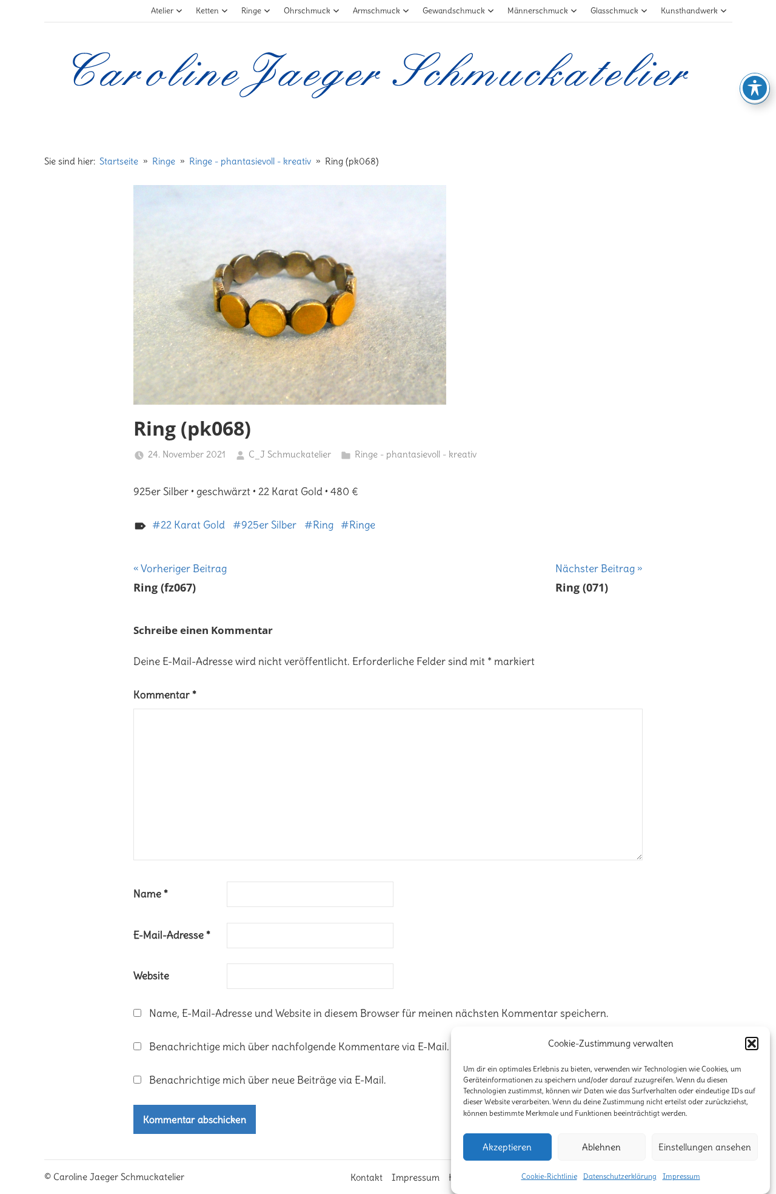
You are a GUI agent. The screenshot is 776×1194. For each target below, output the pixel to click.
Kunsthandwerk (689, 10)
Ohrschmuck (307, 10)
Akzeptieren (507, 1147)
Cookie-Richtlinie (549, 1176)
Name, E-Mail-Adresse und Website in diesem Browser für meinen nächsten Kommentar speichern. (379, 1013)
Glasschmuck (614, 10)
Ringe (251, 10)
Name (150, 893)
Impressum (681, 1176)
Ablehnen (601, 1147)
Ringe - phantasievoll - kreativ (416, 454)
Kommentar (164, 694)
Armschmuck (376, 10)
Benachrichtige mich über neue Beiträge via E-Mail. (267, 1080)
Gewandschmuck (454, 10)
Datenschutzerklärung (620, 1176)
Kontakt (366, 1177)
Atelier (162, 10)
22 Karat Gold (193, 524)
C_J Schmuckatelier (290, 454)
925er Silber (268, 524)
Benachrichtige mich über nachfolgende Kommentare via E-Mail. (299, 1046)
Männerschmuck (537, 10)
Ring (323, 524)
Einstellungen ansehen (704, 1147)
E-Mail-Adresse (171, 935)
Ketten (207, 10)
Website (151, 975)
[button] (752, 1043)
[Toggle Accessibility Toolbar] (754, 88)
